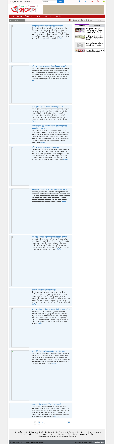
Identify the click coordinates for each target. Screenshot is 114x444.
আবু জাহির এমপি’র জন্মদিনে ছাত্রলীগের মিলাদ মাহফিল (49, 237)
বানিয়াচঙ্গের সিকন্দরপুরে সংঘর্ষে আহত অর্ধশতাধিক (47, 26)
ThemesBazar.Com (98, 442)
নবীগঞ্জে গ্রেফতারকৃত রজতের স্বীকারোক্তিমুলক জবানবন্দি (49, 66)
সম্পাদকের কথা (47, 16)
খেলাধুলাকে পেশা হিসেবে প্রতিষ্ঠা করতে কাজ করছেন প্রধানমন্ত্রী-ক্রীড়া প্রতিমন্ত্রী (89, 20)
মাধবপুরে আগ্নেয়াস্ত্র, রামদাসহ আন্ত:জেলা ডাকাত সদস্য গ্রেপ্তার (51, 309)
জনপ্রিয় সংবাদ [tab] (97, 25)
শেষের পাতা (37, 16)
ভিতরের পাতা (28, 16)
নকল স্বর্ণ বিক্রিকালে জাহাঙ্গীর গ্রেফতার (44, 290)
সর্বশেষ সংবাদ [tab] (82, 25)
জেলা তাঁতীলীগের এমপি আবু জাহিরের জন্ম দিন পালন (48, 351)
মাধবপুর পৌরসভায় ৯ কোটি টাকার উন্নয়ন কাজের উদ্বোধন (49, 190)
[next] (43, 423)
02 (39, 423)
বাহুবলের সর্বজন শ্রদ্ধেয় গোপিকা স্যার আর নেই (46, 404)
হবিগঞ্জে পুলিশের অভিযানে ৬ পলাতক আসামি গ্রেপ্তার (95, 51)
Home (12, 16)
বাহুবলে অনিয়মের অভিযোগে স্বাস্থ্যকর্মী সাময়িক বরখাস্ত (95, 44)
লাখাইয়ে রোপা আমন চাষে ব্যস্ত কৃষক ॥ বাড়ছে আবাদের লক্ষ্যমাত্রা (94, 38)
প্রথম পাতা (19, 16)
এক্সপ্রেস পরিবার (57, 16)
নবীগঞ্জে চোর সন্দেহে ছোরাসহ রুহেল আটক (45, 147)
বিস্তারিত (61, 38)
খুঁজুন (60, 1)
